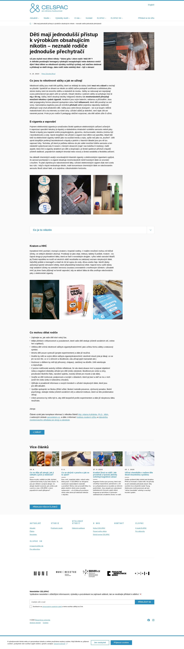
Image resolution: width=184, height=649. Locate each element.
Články (32, 531)
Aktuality (32, 528)
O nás (96, 523)
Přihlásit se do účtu (146, 18)
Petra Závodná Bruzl (48, 74)
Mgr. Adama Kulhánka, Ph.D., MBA (93, 414)
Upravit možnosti (59, 644)
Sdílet (38, 432)
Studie (55, 523)
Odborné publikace (78, 528)
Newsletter (33, 534)
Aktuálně (35, 523)
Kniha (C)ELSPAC (99, 528)
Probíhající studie (57, 528)
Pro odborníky (140, 531)
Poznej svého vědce (100, 531)
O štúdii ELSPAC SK (36, 546)
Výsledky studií (77, 522)
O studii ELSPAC (141, 528)
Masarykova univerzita (42, 620)
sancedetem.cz (53, 417)
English (151, 5)
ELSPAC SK (36, 541)
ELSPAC (139, 523)
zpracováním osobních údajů (52, 606)
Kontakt (119, 523)
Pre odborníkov (35, 549)
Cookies (45, 623)
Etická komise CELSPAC (101, 534)
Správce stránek (35, 623)
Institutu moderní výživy (87, 417)
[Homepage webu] (49, 8)
